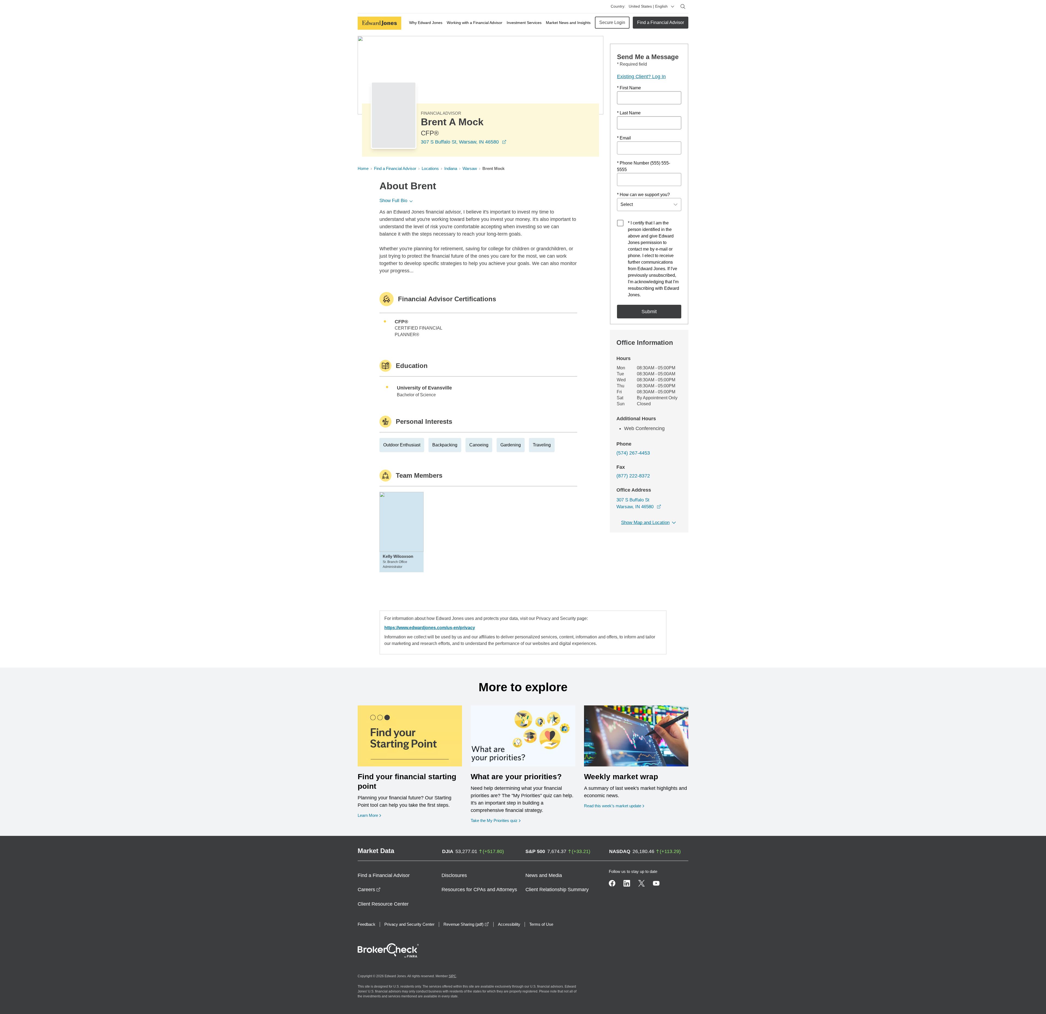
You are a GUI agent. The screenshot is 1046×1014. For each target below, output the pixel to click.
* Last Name (629, 113)
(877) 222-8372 (633, 475)
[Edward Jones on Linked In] (627, 883)
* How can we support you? (643, 194)
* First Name (629, 88)
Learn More (369, 815)
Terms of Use (541, 924)
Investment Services (524, 22)
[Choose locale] (672, 6)
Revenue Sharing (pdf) (466, 924)
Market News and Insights (568, 22)
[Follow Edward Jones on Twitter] (641, 883)
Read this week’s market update (612, 805)
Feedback (366, 924)
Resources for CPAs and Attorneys (479, 889)
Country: (618, 6)
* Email (624, 138)
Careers (369, 889)
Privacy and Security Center (409, 924)
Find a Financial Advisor (660, 22)
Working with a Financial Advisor (474, 22)
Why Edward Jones (425, 22)
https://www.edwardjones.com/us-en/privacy (429, 627)
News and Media (543, 875)
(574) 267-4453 (633, 452)
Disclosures (454, 875)
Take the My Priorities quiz (496, 820)
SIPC (452, 976)
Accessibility (509, 924)
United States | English (648, 6)
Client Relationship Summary (557, 889)
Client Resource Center (383, 904)
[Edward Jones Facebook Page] (612, 883)
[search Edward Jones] (682, 6)
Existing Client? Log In (641, 76)
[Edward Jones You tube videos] (656, 883)
